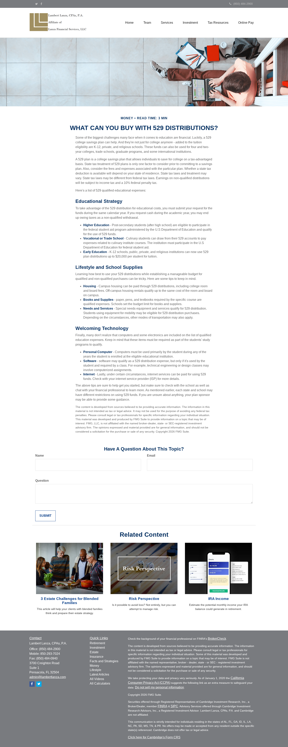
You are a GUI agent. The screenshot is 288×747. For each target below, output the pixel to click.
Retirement (97, 643)
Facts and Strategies (104, 661)
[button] (147, 22)
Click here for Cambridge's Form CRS (154, 737)
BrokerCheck (217, 638)
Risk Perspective (144, 599)
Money (94, 665)
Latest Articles (99, 674)
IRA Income (218, 599)
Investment (97, 647)
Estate (94, 652)
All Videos (97, 679)
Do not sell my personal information (159, 687)
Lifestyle (95, 670)
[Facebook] (41, 4)
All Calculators (100, 683)
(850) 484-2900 (243, 3)
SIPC (174, 706)
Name (39, 455)
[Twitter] (36, 4)
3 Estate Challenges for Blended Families (70, 601)
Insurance (96, 656)
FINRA (162, 706)
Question (42, 480)
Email (151, 455)
